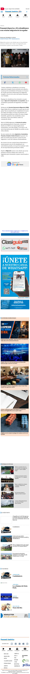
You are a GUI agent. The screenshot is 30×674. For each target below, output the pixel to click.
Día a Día (15, 656)
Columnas (4, 569)
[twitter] (19, 643)
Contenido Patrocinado (8, 318)
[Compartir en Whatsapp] (20, 82)
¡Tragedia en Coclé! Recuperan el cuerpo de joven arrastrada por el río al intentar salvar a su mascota (21, 518)
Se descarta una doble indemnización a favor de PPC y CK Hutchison (21, 537)
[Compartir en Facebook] (5, 82)
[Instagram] (27, 643)
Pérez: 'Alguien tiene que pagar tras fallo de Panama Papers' (21, 545)
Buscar (6, 654)
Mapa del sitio (7, 657)
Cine (15, 662)
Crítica (16, 653)
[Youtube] (23, 643)
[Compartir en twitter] (13, 82)
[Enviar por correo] (26, 82)
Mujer (16, 660)
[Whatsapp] (11, 643)
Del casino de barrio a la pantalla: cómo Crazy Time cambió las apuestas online (14, 386)
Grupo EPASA (6, 667)
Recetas (16, 664)
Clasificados (7, 661)
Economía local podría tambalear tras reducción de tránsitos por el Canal (20, 555)
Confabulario (16, 527)
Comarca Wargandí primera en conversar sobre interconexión (21, 502)
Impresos (16, 666)
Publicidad (7, 663)
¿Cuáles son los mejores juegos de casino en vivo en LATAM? (14, 433)
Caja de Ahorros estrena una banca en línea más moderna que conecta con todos (13, 362)
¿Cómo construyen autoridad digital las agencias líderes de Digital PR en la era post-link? (13, 410)
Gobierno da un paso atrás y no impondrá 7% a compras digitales (21, 477)
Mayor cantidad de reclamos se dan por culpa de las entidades (21, 485)
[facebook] (15, 643)
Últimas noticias (7, 464)
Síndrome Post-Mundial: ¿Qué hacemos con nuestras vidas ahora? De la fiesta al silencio (14, 340)
